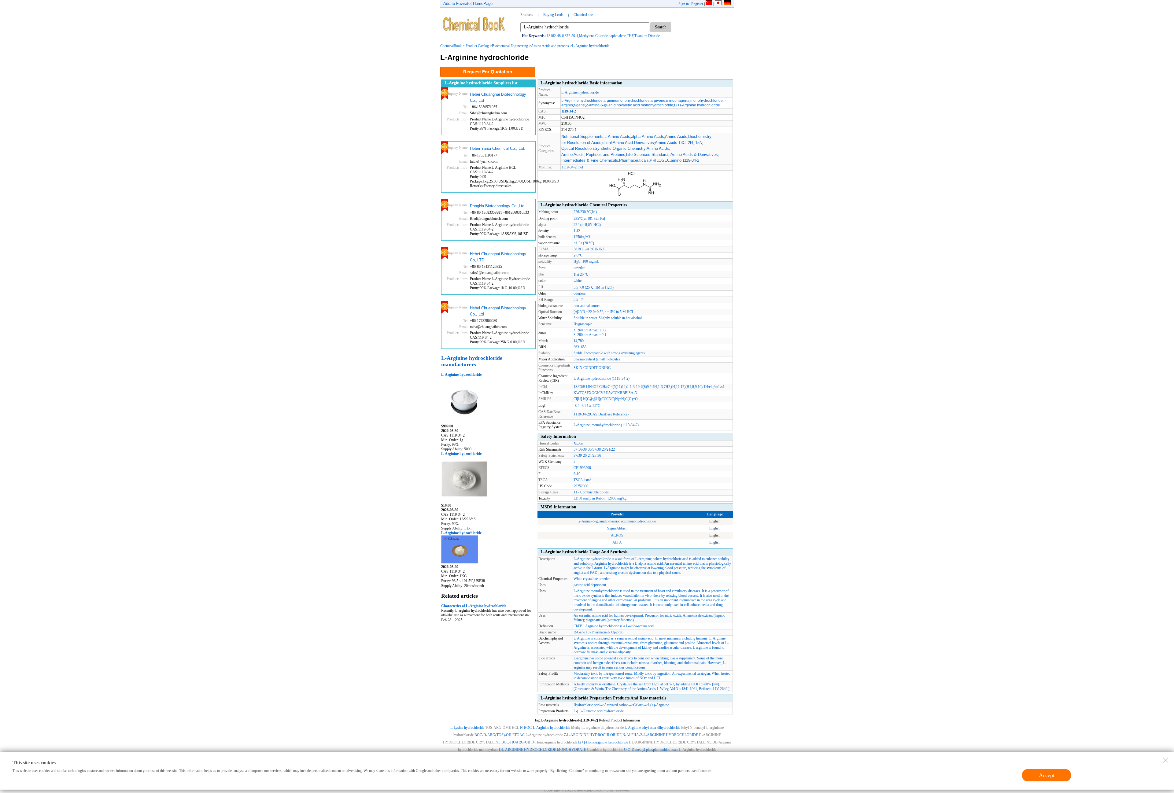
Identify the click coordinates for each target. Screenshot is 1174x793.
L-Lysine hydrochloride (467, 727)
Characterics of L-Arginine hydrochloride (473, 606)
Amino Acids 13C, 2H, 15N (678, 142)
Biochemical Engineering (510, 46)
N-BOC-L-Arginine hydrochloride (545, 727)
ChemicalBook (451, 46)
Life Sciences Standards (648, 154)
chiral (607, 142)
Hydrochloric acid (587, 705)
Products (526, 15)
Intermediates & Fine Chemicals (589, 160)
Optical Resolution (577, 148)
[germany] (727, 4)
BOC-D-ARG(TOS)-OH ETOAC (499, 735)
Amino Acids (676, 136)
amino (676, 160)
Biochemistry (699, 136)
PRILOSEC (660, 160)
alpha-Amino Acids (647, 136)
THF (630, 36)
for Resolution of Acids (581, 142)
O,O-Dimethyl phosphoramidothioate (651, 749)
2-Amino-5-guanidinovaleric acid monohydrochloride (617, 521)
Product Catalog (477, 46)
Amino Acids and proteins (550, 46)
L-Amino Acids (617, 136)
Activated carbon (616, 705)
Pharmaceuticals (634, 160)
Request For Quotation (487, 71)
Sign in (683, 4)
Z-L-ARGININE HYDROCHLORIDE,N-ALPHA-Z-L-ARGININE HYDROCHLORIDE (631, 735)
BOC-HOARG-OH (515, 742)
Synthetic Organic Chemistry (620, 148)
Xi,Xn (578, 443)
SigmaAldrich (617, 528)
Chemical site (583, 15)
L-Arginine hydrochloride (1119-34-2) (601, 378)
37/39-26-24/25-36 (587, 455)
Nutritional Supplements (582, 136)
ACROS (617, 535)
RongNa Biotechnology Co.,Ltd (497, 206)
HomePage (483, 3)
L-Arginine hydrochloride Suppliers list (481, 83)
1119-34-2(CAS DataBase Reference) (601, 414)
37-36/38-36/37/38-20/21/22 (594, 449)
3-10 (577, 474)
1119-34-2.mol (572, 167)
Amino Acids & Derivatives (694, 154)
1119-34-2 (690, 160)
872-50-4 (571, 36)
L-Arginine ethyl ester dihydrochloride (652, 727)
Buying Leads (553, 15)
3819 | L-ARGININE (589, 249)
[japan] (718, 4)
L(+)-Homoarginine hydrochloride (603, 742)
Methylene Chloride (593, 36)
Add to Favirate (457, 3)
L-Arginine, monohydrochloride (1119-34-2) (606, 425)
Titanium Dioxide (647, 36)
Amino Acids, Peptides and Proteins (593, 154)
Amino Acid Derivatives (633, 142)
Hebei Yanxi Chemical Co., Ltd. (497, 148)
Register (697, 4)
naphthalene (617, 36)
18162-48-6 (555, 36)
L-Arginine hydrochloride (590, 46)
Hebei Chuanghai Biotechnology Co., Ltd (498, 97)
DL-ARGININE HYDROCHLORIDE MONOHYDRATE (542, 749)
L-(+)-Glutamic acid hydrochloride (599, 711)
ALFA (617, 542)
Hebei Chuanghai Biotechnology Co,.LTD (498, 257)
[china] (709, 4)
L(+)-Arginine (658, 705)
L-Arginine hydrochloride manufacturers (471, 361)
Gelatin (638, 705)
